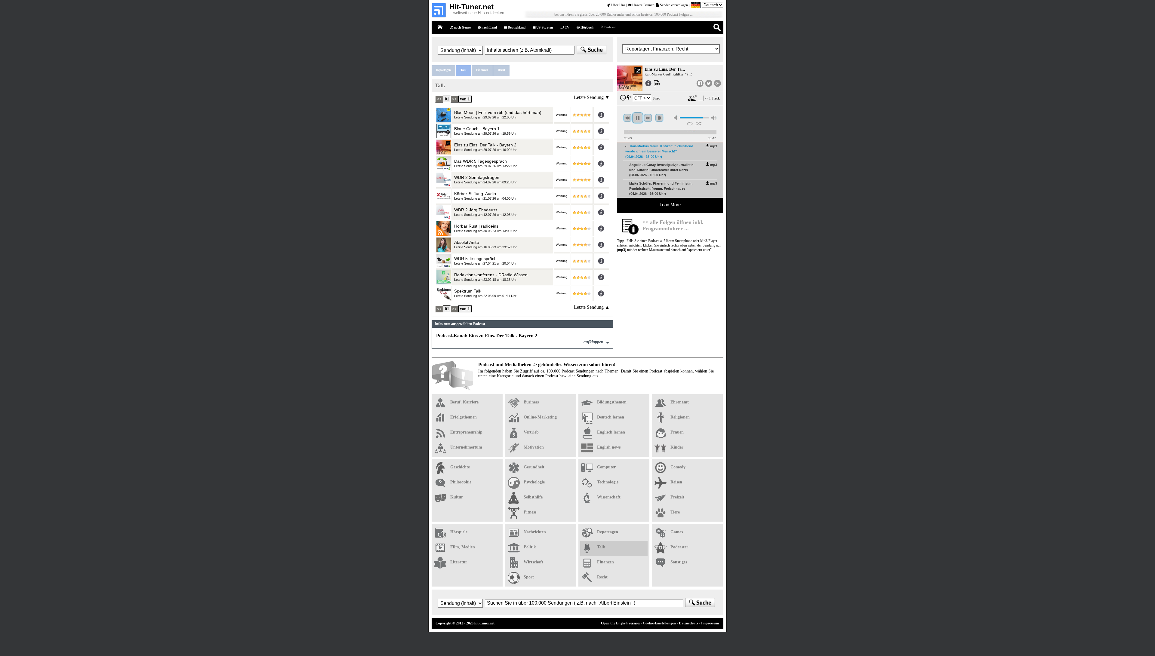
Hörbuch (586, 27)
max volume (713, 117)
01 (447, 99)
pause (638, 118)
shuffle (699, 123)
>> (454, 99)
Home (440, 27)
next (648, 118)
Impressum (710, 623)
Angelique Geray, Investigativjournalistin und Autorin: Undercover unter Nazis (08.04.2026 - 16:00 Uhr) (661, 170)
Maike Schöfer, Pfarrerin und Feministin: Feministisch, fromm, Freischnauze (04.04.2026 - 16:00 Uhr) (661, 189)
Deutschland (516, 27)
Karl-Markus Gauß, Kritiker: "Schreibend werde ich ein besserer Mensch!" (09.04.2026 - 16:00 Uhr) (659, 151)
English (622, 623)
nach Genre (462, 27)
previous (627, 118)
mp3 (713, 146)
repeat (690, 123)
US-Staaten (544, 27)
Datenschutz (688, 623)
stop (659, 118)
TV (566, 27)
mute (676, 117)
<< (439, 99)
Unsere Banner (642, 5)
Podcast (609, 27)
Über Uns (617, 5)
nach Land (489, 27)
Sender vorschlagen (673, 5)
